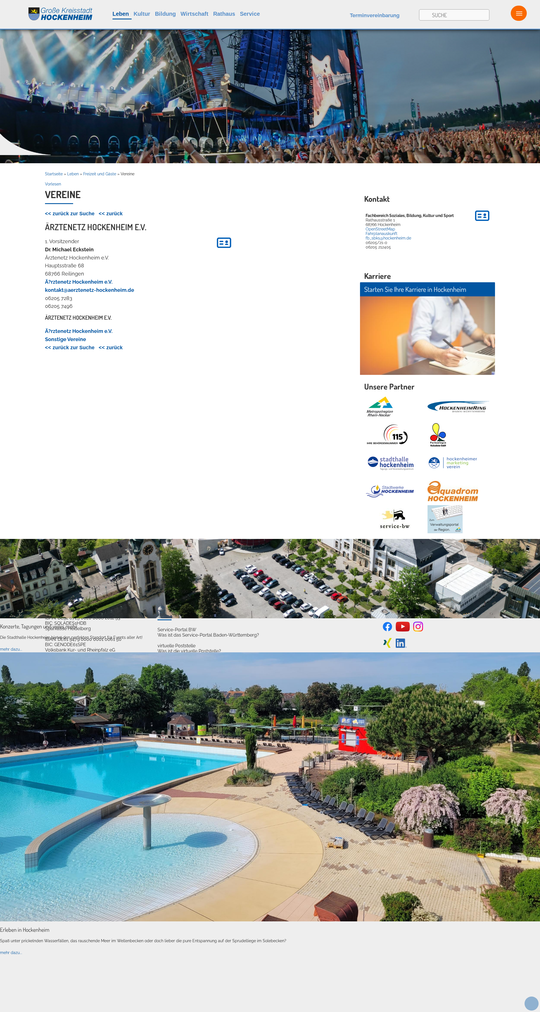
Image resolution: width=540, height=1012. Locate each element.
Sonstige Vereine (65, 339)
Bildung (165, 14)
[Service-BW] (394, 519)
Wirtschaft (194, 14)
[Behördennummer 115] (387, 435)
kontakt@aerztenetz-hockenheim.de (89, 290)
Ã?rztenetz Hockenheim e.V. (78, 282)
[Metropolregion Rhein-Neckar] (380, 407)
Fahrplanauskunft (381, 233)
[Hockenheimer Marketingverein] (453, 463)
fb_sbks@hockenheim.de (388, 238)
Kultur (142, 14)
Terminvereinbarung (374, 15)
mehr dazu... (11, 649)
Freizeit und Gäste (99, 174)
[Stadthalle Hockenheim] (391, 463)
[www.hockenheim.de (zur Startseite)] (46, 11)
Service (250, 14)
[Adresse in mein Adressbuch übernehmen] (482, 221)
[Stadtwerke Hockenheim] (390, 491)
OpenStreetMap (380, 229)
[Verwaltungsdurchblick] (445, 519)
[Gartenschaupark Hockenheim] (438, 435)
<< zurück (111, 213)
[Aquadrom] (270, 920)
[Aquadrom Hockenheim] (453, 491)
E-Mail (164, 580)
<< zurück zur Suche (69, 213)
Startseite (54, 174)
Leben (120, 14)
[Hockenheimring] (458, 406)
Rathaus (224, 14)
